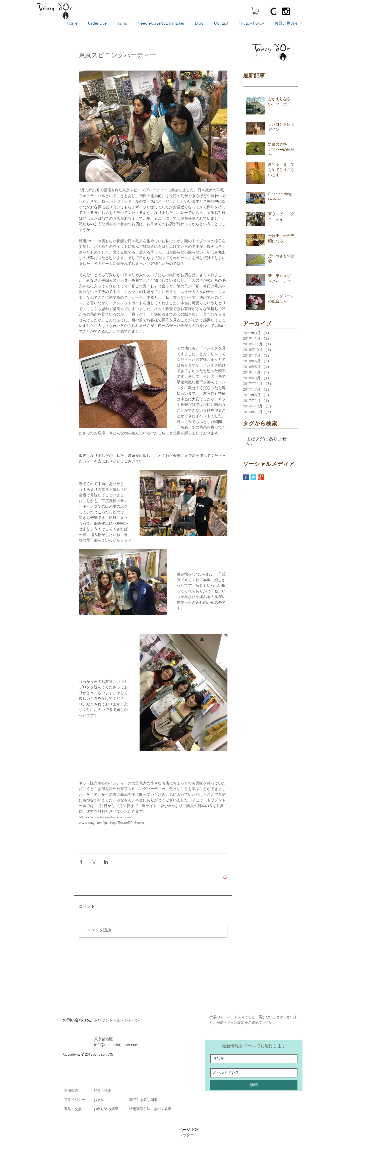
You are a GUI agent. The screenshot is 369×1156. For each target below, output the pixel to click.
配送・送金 (102, 1091)
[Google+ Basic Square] (261, 477)
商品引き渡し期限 (143, 1100)
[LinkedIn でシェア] (105, 862)
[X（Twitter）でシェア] (93, 862)
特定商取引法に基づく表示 (150, 1109)
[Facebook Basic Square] (246, 477)
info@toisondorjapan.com (116, 1045)
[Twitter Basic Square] (253, 477)
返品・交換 (73, 1109)
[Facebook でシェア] (81, 862)
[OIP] (273, 11)
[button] (255, 11)
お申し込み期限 (106, 1109)
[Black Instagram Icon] (286, 11)
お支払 (99, 1100)
